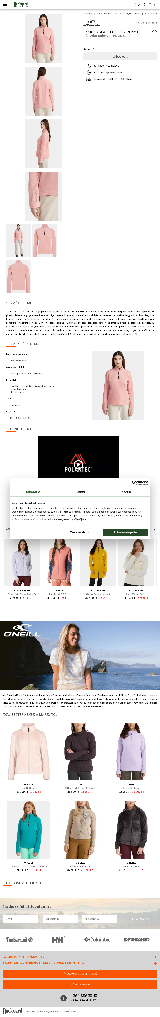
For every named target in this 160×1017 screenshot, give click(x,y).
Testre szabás (77, 532)
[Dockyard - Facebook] (63, 998)
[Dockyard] (21, 4)
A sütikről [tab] (127, 492)
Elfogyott (120, 56)
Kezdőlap (88, 13)
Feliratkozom (139, 919)
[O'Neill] (91, 23)
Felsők (107, 13)
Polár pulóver (151, 13)
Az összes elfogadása (125, 532)
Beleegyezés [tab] (33, 492)
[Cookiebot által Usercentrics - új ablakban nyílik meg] (134, 483)
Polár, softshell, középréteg (127, 13)
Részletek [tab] (80, 492)
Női (98, 13)
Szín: (86, 49)
